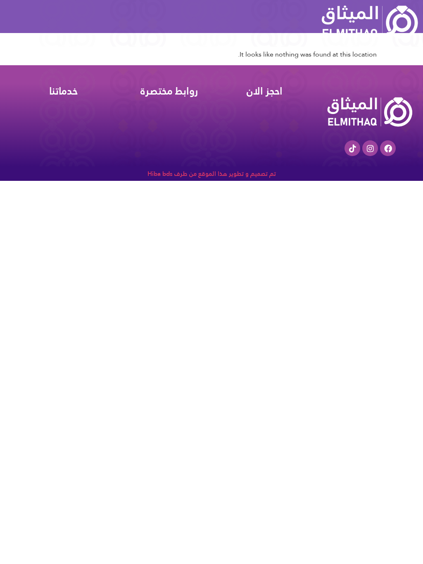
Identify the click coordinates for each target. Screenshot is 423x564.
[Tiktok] (352, 148)
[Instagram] (370, 148)
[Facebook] (388, 148)
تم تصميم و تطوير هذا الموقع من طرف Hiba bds (211, 174)
